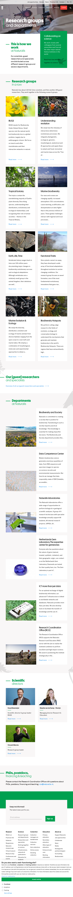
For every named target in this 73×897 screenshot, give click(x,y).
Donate (41, 2)
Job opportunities (32, 2)
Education (46, 832)
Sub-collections (35, 847)
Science (21, 832)
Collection (34, 832)
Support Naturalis (60, 835)
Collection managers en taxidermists (34, 837)
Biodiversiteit (59, 856)
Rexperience (9, 843)
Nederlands (68, 2)
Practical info (54, 2)
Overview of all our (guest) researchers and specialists (25, 386)
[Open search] (70, 8)
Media (57, 846)
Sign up (50, 819)
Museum (9, 832)
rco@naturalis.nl (46, 784)
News (47, 2)
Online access (34, 850)
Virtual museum (10, 851)
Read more (13, 159)
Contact (62, 2)
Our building (58, 853)
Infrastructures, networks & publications (22, 852)
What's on (9, 835)
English (71, 2)
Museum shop (10, 853)
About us (58, 832)
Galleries (8, 840)
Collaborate (58, 840)
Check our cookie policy (8, 876)
